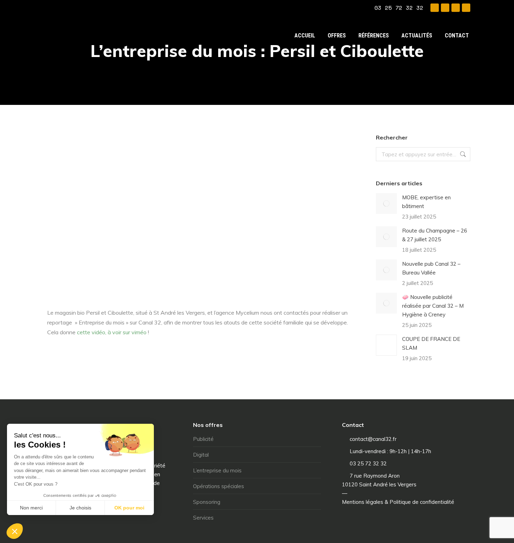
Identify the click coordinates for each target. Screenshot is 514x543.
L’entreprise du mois (217, 470)
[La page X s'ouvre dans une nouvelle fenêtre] (445, 7)
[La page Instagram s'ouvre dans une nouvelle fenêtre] (466, 7)
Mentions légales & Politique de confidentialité (398, 502)
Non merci (31, 507)
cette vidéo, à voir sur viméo (112, 332)
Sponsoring (206, 502)
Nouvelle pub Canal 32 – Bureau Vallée (431, 268)
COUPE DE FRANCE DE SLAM (431, 343)
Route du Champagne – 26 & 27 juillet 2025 (434, 235)
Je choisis (80, 507)
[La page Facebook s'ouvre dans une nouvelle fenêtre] (434, 7)
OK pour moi (129, 507)
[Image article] (386, 203)
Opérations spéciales (218, 486)
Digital (201, 454)
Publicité (203, 439)
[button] (14, 531)
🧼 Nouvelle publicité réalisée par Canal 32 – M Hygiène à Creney (433, 306)
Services (203, 517)
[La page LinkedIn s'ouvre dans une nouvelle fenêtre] (455, 7)
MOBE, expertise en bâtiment (426, 201)
